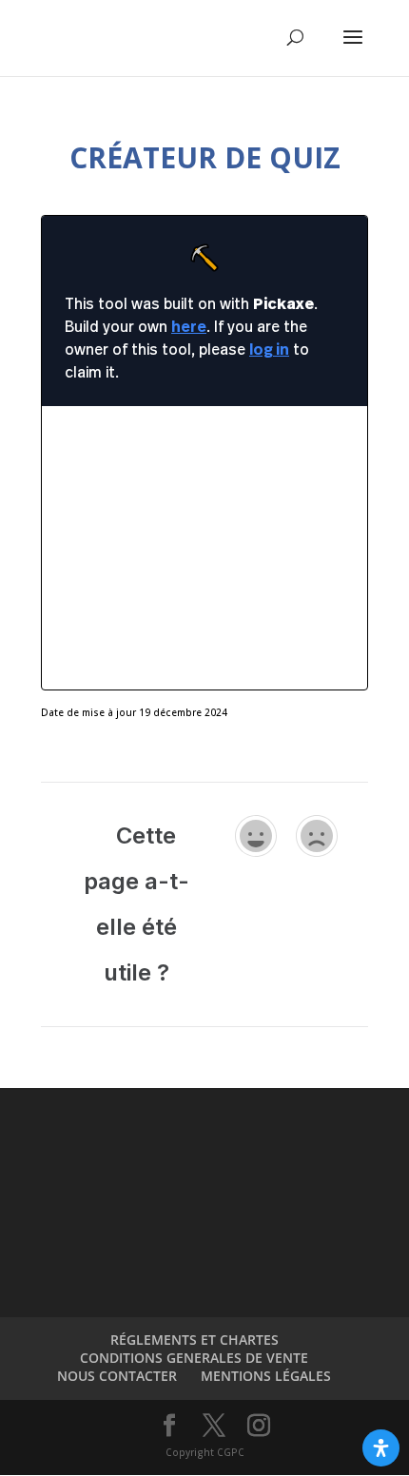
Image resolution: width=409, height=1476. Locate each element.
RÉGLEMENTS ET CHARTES (194, 1339)
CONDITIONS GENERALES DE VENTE (194, 1358)
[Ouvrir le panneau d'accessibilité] (380, 1447)
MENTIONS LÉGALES (266, 1376)
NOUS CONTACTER (117, 1376)
